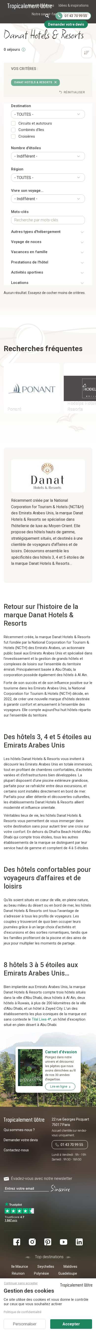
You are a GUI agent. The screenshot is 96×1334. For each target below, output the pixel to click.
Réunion (18, 1273)
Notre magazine (76, 14)
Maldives (70, 1267)
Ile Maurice (19, 1267)
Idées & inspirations (74, 5)
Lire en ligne (58, 1086)
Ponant (14, 409)
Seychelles (45, 1267)
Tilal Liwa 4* (41, 1019)
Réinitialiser (74, 92)
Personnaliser (24, 1324)
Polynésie (41, 1273)
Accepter (71, 1324)
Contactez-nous (16, 1150)
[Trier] (86, 53)
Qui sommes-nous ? (19, 1130)
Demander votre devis (21, 1140)
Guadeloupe (67, 1273)
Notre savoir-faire (45, 14)
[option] (30, 389)
